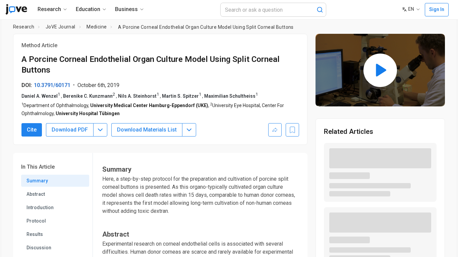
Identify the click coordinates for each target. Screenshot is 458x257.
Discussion (38, 247)
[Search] (320, 9)
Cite (32, 129)
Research (23, 26)
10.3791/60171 (52, 85)
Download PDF (70, 129)
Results (34, 234)
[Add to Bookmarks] (292, 130)
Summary (37, 180)
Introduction (40, 207)
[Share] (275, 130)
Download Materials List (147, 129)
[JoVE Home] (16, 9)
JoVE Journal (60, 26)
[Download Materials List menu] (189, 130)
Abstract (35, 194)
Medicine (97, 26)
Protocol (36, 221)
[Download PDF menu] (100, 130)
